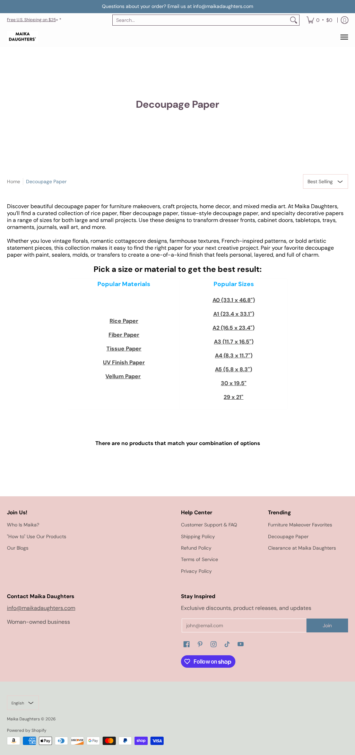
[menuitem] (319, 20)
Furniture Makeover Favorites (300, 525)
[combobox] (200, 20)
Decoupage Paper (46, 181)
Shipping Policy (198, 536)
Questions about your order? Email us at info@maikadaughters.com (177, 6)
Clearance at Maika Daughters (302, 548)
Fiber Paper (124, 334)
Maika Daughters (23, 719)
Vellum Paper (123, 376)
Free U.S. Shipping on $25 (31, 20)
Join (327, 625)
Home (13, 181)
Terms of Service (199, 559)
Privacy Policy (196, 571)
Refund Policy (196, 548)
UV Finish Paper (124, 362)
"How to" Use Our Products (36, 536)
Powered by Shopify (26, 730)
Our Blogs (17, 548)
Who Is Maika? (23, 525)
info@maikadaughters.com (41, 608)
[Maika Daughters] (22, 37)
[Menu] (344, 37)
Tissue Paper (123, 348)
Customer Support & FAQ (209, 525)
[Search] (293, 20)
